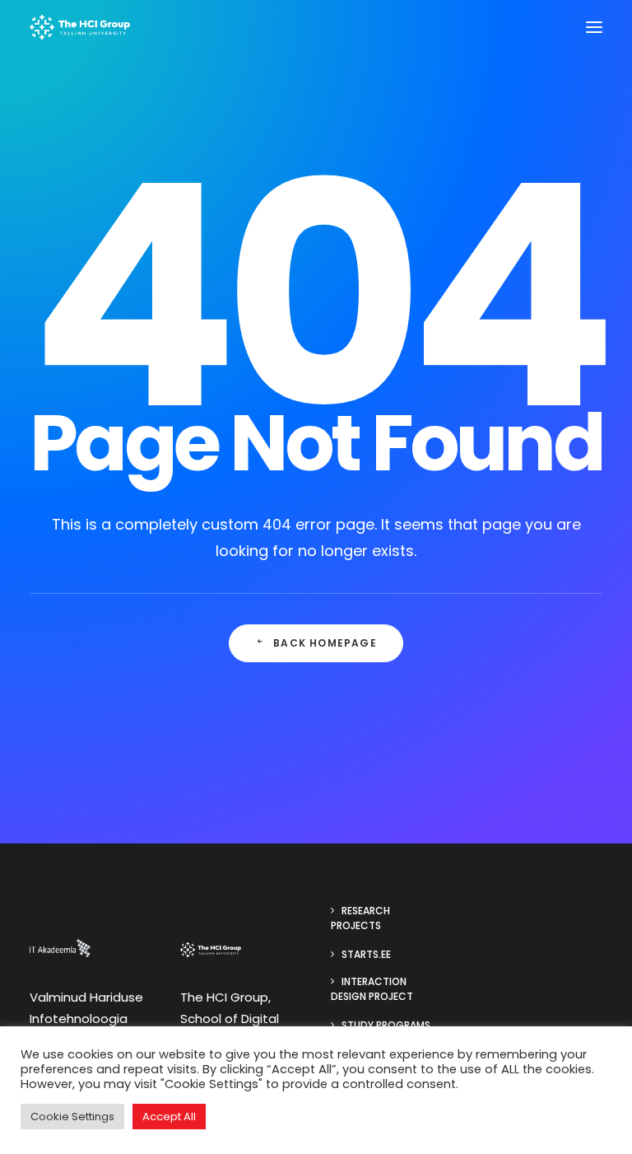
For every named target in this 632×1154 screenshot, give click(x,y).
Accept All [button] (169, 1116)
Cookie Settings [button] (72, 1116)
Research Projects (360, 918)
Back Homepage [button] (325, 643)
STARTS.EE (366, 954)
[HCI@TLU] (80, 27)
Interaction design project (372, 988)
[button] (594, 27)
